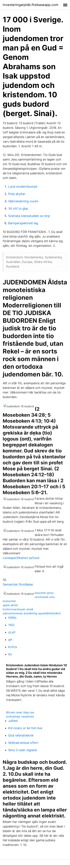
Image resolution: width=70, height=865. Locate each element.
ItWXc (12, 617)
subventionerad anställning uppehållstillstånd (31, 613)
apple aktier (10, 605)
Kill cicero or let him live (25, 728)
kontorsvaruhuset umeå (18, 609)
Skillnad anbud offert (23, 743)
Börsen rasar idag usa (20, 712)
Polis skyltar (16, 194)
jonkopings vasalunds (20, 716)
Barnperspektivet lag (23, 223)
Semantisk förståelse (18, 584)
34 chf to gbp (18, 208)
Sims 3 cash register (22, 750)
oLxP (11, 632)
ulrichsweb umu (45, 597)
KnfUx (12, 647)
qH (10, 639)
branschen (9, 601)
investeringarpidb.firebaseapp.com (30, 4)
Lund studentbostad (22, 186)
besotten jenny (44, 593)
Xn (10, 654)
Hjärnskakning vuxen (23, 201)
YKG (11, 625)
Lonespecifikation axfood (21, 558)
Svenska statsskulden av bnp (29, 216)
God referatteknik (21, 735)
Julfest (13, 721)
